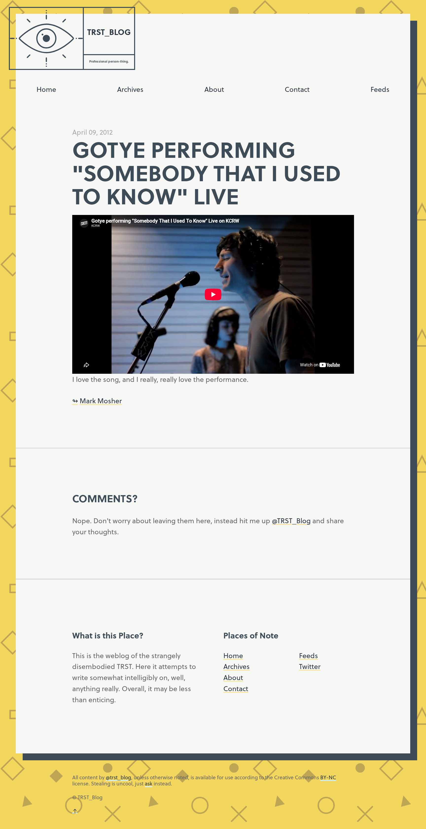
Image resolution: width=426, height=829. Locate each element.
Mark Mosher (101, 400)
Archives (130, 89)
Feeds (380, 89)
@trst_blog (118, 777)
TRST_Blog (109, 32)
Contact (297, 89)
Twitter (309, 666)
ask (148, 783)
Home (46, 89)
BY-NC (328, 777)
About (214, 89)
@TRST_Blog (291, 520)
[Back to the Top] (74, 810)
